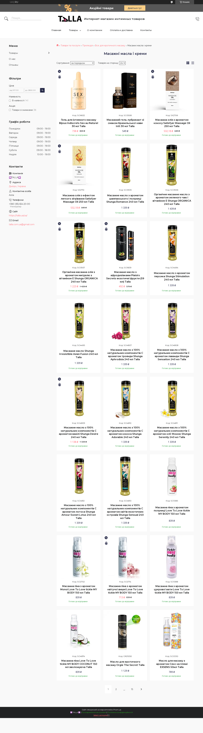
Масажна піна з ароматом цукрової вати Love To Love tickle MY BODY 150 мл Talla (172, 589)
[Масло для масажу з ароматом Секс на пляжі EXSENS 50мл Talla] (172, 632)
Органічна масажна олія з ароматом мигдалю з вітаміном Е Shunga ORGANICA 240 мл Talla (78, 277)
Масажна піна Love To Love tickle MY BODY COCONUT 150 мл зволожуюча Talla (78, 664)
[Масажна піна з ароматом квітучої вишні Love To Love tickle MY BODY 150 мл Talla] (125, 557)
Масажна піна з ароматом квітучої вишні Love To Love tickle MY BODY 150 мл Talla (125, 589)
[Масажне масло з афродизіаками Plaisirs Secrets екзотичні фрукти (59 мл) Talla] (125, 243)
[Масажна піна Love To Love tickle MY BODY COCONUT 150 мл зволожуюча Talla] (79, 632)
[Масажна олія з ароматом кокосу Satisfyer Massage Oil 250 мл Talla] (172, 91)
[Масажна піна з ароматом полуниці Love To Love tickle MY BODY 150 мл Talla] (172, 476)
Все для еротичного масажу (110, 45)
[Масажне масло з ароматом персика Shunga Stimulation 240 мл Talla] (172, 243)
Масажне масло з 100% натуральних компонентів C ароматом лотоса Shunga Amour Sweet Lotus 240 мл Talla (78, 511)
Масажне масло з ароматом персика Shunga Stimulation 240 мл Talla (172, 276)
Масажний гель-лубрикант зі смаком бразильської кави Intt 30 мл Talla (125, 123)
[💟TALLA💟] (70, 19)
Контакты (146, 30)
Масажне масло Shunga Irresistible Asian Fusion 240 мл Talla (78, 354)
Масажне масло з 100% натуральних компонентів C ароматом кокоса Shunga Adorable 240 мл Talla (125, 432)
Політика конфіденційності (120, 712)
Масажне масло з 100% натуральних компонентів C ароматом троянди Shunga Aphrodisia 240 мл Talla (125, 354)
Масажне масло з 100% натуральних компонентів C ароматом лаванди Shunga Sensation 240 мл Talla (172, 354)
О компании (94, 30)
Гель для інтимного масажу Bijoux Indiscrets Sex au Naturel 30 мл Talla (78, 123)
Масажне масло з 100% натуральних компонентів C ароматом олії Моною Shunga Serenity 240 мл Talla (172, 432)
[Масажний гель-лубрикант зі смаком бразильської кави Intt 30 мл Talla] (125, 91)
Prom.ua (117, 710)
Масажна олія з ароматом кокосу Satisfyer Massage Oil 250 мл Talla (172, 123)
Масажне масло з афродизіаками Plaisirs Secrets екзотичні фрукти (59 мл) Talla (125, 277)
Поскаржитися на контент (94, 712)
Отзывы (13, 64)
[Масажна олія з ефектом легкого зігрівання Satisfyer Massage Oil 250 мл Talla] (79, 165)
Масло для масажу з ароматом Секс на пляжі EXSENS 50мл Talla (172, 664)
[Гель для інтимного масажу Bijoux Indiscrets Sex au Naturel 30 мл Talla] (79, 91)
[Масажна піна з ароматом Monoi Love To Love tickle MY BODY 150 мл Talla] (79, 557)
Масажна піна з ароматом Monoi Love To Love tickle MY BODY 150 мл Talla (78, 589)
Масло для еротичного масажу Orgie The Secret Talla (125, 663)
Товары (73, 30)
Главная (56, 30)
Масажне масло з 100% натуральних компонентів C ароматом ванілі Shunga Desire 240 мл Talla (78, 432)
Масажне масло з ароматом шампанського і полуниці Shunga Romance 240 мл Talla (125, 198)
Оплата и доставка (121, 30)
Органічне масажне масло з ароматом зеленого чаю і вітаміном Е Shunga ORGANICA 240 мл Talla (172, 199)
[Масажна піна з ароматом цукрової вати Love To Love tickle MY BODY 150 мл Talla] (172, 557)
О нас (12, 59)
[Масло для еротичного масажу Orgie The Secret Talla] (125, 632)
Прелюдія (87, 45)
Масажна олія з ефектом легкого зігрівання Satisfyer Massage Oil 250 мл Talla (78, 198)
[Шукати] (6, 19)
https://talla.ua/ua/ (18, 215)
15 (132, 689)
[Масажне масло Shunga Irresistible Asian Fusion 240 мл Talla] (79, 321)
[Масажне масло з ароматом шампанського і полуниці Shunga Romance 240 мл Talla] (125, 165)
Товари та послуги (70, 45)
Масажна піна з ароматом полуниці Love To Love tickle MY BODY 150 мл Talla (172, 510)
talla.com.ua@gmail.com (21, 224)
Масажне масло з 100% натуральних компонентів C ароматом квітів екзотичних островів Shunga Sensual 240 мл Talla (125, 511)
